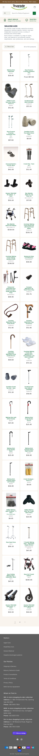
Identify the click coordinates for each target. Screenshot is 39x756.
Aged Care (7, 642)
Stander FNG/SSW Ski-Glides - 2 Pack (11, 195)
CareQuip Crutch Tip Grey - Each (11, 387)
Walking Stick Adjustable (11, 70)
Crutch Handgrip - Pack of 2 (29, 479)
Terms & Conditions (10, 678)
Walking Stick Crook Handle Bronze (29, 419)
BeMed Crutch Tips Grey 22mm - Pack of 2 (11, 102)
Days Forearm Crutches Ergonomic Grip (10, 134)
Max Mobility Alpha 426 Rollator (11, 224)
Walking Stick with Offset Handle (11, 418)
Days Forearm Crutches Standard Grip (28, 71)
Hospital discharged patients (13, 655)
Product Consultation (10, 674)
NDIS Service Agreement (12, 686)
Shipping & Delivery (10, 666)
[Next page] (25, 622)
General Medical (9, 651)
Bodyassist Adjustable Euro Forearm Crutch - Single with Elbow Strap (11, 289)
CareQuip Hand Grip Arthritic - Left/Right (29, 388)
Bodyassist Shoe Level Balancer (29, 257)
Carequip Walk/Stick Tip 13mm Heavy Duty (29, 288)
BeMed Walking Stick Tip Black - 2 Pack (11, 512)
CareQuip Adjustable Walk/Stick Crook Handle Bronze (11, 353)
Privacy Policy (8, 682)
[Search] (34, 13)
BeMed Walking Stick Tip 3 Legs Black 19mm (29, 511)
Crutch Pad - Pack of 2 (29, 164)
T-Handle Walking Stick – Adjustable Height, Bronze (29, 544)
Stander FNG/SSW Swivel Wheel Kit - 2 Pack (29, 606)
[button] (4, 7)
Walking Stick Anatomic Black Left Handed (10, 480)
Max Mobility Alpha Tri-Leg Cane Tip (29, 195)
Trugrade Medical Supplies (22, 753)
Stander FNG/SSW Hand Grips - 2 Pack (11, 606)
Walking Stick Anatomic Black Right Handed (28, 450)
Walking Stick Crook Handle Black (11, 450)
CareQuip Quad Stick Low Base (29, 101)
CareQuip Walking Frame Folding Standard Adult (11, 258)
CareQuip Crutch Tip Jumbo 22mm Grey (29, 133)
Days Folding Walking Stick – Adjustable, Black (11, 576)
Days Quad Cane (11, 542)
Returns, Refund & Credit (12, 670)
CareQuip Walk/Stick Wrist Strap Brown (11, 322)
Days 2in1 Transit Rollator (29, 575)
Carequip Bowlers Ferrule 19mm (11, 164)
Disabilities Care (9, 647)
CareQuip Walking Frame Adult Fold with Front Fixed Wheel (29, 226)
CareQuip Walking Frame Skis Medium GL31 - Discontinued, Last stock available (29, 355)
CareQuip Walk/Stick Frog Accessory (29, 322)
